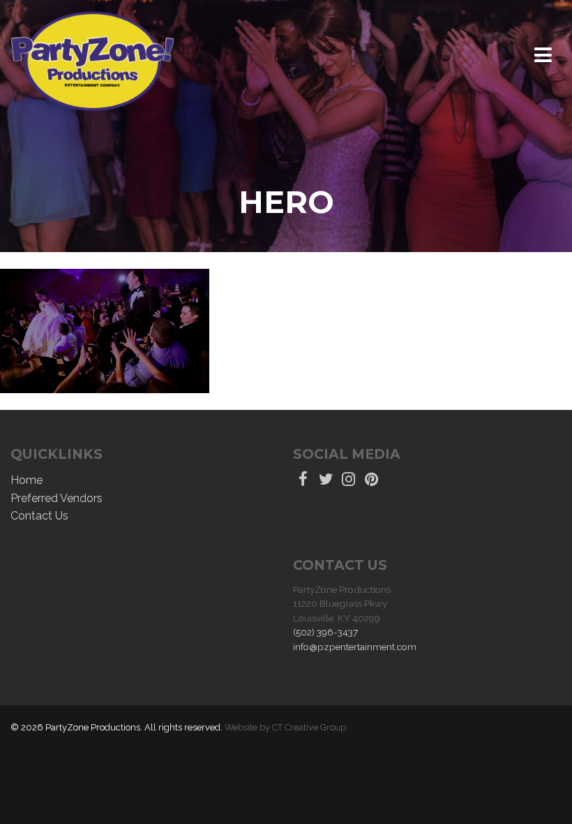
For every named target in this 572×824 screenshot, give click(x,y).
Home (26, 480)
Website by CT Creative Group (285, 727)
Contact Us (39, 515)
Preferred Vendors (56, 498)
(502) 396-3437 (325, 632)
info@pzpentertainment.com (354, 646)
